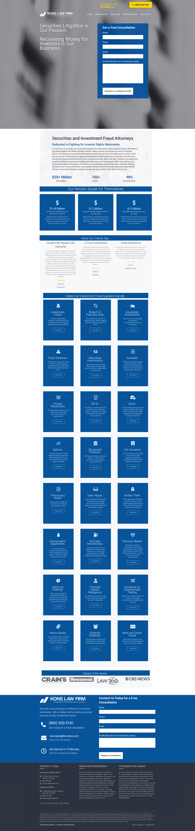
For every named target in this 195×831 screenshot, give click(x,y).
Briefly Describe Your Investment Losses (121, 61)
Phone (105, 42)
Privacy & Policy (150, 825)
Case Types (115, 14)
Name (105, 32)
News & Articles (130, 14)
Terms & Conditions (138, 825)
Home (89, 14)
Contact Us (145, 14)
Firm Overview (101, 14)
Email (105, 52)
